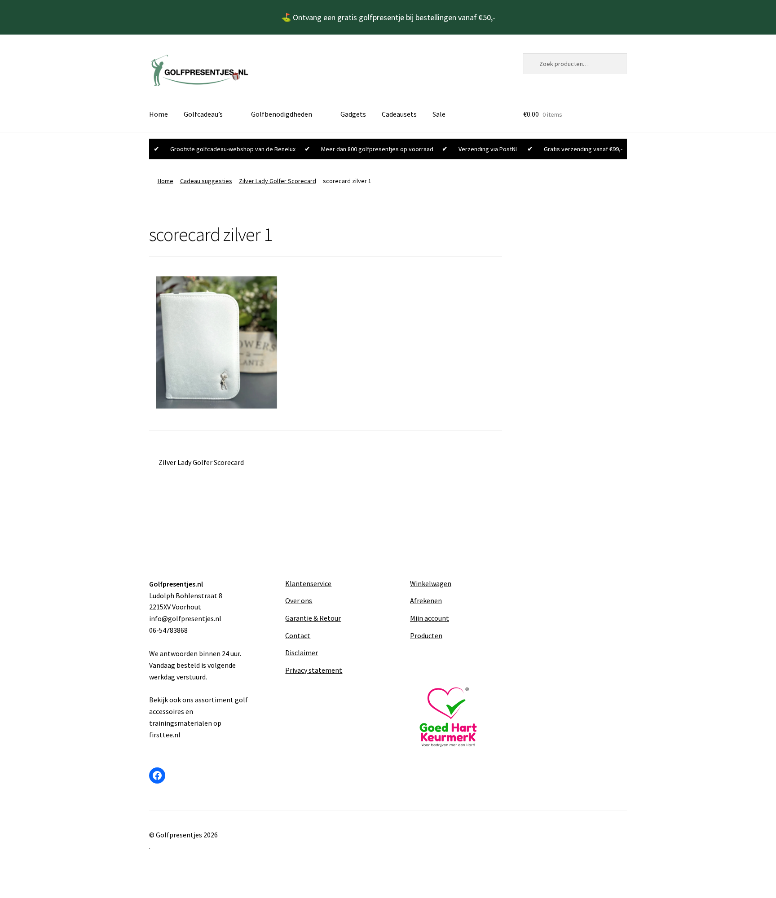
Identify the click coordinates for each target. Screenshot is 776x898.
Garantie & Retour (313, 617)
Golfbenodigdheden (281, 114)
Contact (297, 635)
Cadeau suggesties (206, 181)
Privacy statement (313, 670)
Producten (426, 635)
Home (158, 114)
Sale (438, 114)
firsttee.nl (165, 734)
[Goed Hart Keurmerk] (450, 717)
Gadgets (353, 114)
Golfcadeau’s (203, 114)
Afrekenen (426, 600)
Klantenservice (308, 583)
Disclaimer (301, 652)
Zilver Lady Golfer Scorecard (277, 181)
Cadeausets (399, 114)
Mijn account (429, 617)
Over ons (298, 600)
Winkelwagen (430, 583)
